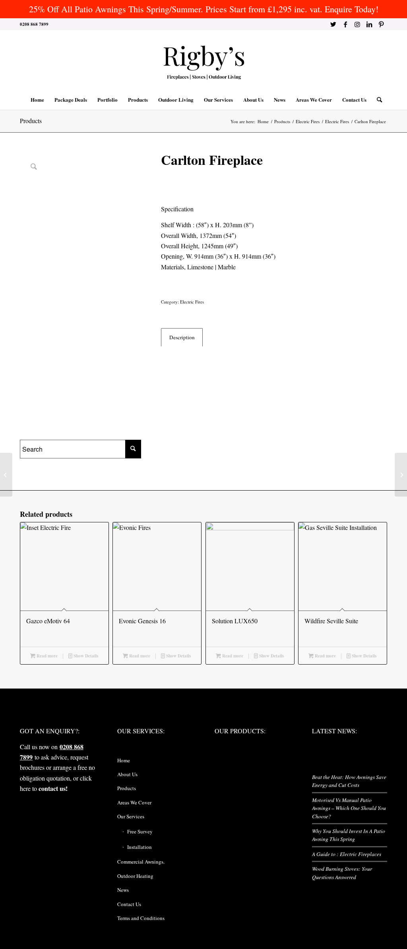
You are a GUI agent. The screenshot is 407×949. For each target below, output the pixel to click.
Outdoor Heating (135, 875)
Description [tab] (182, 337)
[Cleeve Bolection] (401, 475)
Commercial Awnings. (141, 861)
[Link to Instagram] (357, 24)
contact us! (53, 788)
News (123, 889)
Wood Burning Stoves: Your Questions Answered (342, 872)
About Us (127, 774)
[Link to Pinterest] (381, 24)
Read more (46, 656)
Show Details (85, 656)
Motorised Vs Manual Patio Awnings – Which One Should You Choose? (349, 808)
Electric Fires (192, 302)
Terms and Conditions (141, 918)
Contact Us (129, 904)
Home (123, 760)
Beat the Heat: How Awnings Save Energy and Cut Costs (349, 781)
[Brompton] (6, 475)
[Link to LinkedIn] (369, 24)
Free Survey (140, 831)
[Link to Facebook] (345, 24)
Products (31, 120)
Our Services (130, 816)
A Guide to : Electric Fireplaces (346, 854)
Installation (139, 846)
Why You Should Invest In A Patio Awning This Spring (348, 835)
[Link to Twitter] (333, 24)
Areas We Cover (134, 802)
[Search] (377, 100)
